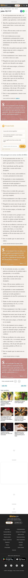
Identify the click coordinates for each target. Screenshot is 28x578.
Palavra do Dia (7, 537)
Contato (20, 545)
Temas (7, 545)
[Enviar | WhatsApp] (23, 11)
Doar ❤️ (9, 522)
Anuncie (14, 550)
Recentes (21, 542)
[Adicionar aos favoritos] (26, 11)
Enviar (22, 146)
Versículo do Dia (7, 534)
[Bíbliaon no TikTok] (11, 566)
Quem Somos (21, 547)
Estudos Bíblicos (7, 532)
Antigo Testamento (7, 539)
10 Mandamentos (21, 529)
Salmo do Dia (21, 534)
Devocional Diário (21, 537)
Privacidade (7, 547)
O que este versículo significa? (10, 131)
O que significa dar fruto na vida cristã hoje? (12, 140)
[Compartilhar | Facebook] (21, 11)
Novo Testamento (21, 539)
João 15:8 (23, 385)
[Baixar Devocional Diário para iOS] (20, 559)
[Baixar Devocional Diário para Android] (8, 559)
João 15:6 (4, 385)
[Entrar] (21, 5)
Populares (7, 542)
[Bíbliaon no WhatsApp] (6, 566)
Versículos (7, 529)
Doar (17, 5)
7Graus (11, 570)
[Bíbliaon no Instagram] (17, 566)
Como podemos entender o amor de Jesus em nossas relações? (12, 135)
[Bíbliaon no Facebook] (22, 566)
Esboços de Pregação (20, 532)
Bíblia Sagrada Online (6, 6)
